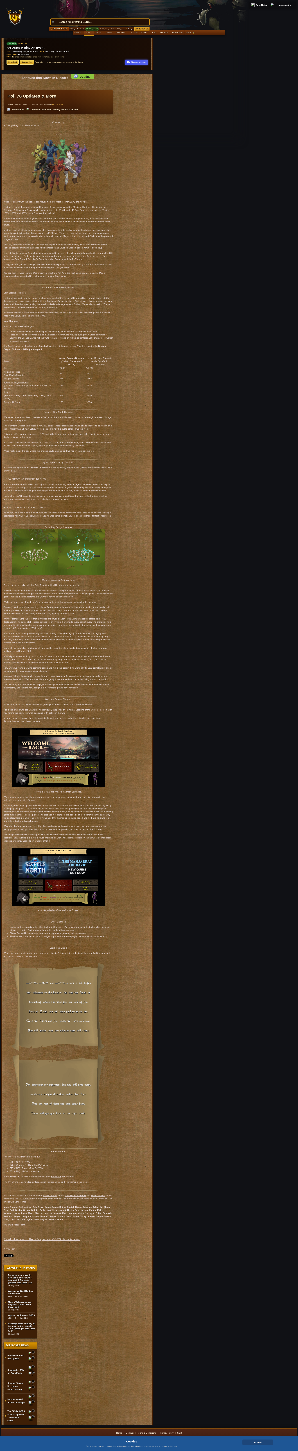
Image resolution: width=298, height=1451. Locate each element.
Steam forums (98, 1195)
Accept (258, 1442)
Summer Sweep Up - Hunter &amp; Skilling (15, 1386)
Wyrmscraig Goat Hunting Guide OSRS (20, 1292)
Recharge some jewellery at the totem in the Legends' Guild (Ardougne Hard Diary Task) (21, 1327)
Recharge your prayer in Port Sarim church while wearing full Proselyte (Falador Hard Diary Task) (20, 1279)
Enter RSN (12, 62)
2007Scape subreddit (75, 1195)
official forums (50, 1195)
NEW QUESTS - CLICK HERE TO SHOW (26, 479)
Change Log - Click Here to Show (22, 125)
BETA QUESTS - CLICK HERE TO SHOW (26, 507)
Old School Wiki (18, 1201)
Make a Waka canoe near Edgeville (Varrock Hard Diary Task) (20, 1304)
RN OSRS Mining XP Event (25, 47)
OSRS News (57, 104)
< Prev (7, 1249)
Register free (27, 62)
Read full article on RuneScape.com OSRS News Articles (42, 1239)
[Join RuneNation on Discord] (272, 5)
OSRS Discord (26, 1198)
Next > (14, 1249)
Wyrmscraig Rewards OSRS (21, 1315)
